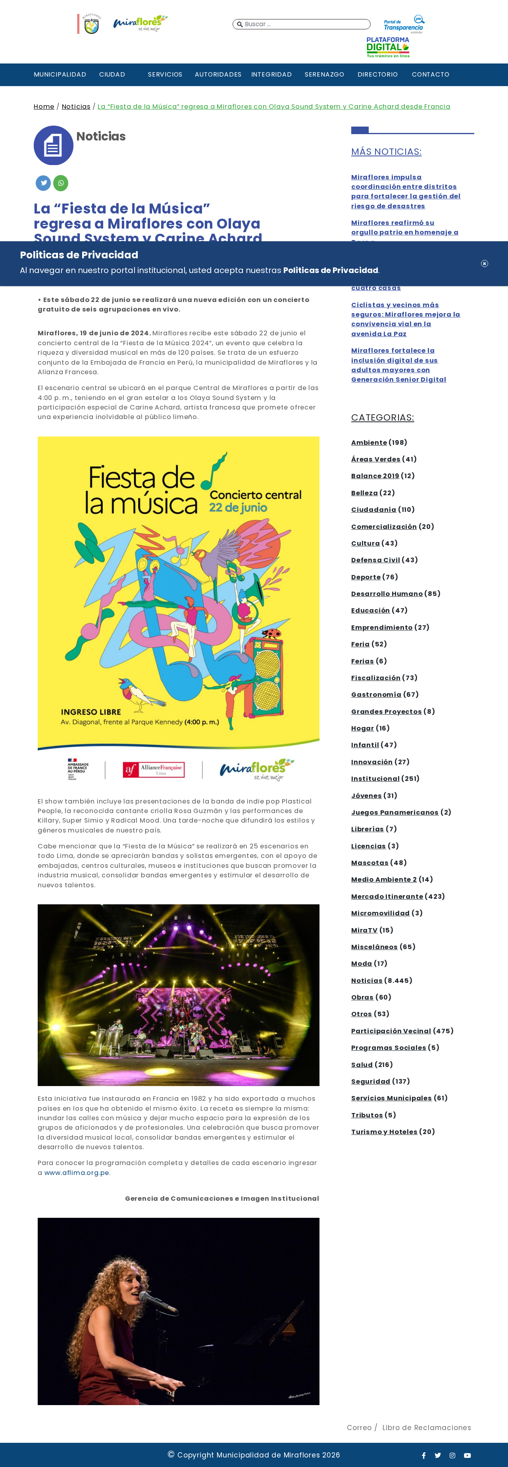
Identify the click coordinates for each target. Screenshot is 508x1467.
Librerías (367, 829)
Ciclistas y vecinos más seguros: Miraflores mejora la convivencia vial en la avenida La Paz (405, 319)
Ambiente (369, 442)
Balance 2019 (375, 476)
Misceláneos (374, 947)
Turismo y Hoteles (384, 1131)
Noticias (76, 106)
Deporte (366, 577)
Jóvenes (366, 795)
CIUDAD (112, 74)
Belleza (364, 493)
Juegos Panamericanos (395, 812)
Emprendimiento (382, 627)
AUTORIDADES (218, 74)
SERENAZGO (324, 74)
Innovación (372, 762)
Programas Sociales (388, 1047)
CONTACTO (430, 74)
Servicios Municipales (391, 1098)
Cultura (365, 543)
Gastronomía (376, 694)
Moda (361, 963)
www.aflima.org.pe (77, 1172)
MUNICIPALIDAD (59, 74)
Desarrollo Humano (387, 593)
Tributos (367, 1115)
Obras (362, 997)
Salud (362, 1064)
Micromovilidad (380, 913)
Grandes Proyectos (386, 711)
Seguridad (371, 1081)
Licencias (368, 846)
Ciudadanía (373, 509)
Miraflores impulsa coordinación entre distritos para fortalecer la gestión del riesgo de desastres (406, 192)
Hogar (362, 728)
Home (44, 106)
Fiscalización (375, 678)
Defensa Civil (375, 560)
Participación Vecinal (391, 1031)
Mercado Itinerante (387, 896)
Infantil (365, 745)
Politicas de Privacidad (330, 269)
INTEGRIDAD (271, 74)
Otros (361, 1014)
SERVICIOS (165, 74)
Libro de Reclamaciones (427, 1427)
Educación (370, 610)
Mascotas (370, 862)
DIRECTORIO (378, 74)
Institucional (375, 778)
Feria (360, 644)
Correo (359, 1427)
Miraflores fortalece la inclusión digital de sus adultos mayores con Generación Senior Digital (398, 365)
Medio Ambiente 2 (384, 879)
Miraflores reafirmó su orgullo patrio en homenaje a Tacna (404, 232)
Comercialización (384, 526)
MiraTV (364, 930)
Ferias (362, 661)
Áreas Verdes (376, 459)
